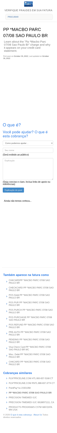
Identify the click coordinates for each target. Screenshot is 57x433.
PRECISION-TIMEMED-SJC (23, 397)
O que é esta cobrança (21, 415)
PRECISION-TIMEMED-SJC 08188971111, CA (31, 402)
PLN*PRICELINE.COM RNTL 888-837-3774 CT (32, 383)
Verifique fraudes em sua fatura (28, 10)
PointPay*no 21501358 (20, 388)
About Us (37, 415)
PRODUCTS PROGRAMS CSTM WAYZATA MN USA (30, 408)
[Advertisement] (28, 89)
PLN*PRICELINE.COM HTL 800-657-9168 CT (31, 378)
